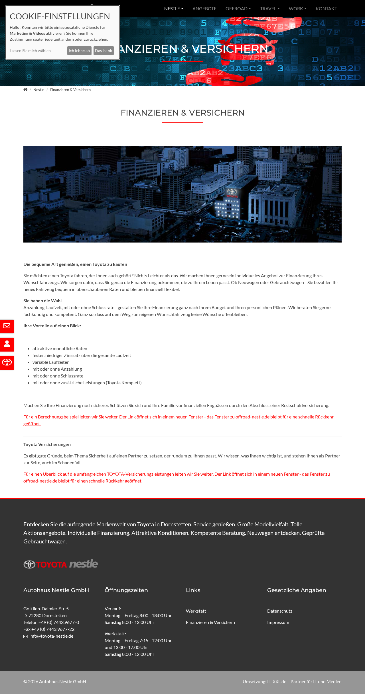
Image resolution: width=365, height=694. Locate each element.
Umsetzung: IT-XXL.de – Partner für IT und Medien (292, 681)
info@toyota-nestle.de (51, 635)
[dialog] (63, 32)
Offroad (237, 8)
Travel (268, 8)
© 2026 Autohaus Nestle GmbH (54, 681)
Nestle (172, 8)
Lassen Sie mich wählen (30, 50)
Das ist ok (103, 50)
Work (296, 8)
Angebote (204, 8)
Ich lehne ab (79, 50)
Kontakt (326, 8)
